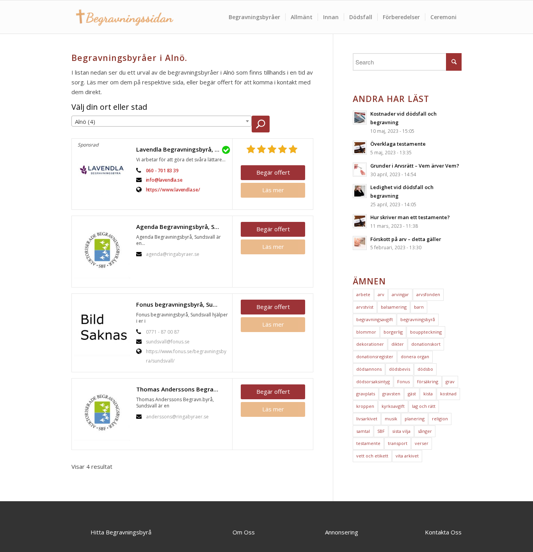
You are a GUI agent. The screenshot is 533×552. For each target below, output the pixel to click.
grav (450, 381)
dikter (397, 344)
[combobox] (161, 121)
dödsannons (369, 369)
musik (391, 419)
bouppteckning (426, 332)
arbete (363, 294)
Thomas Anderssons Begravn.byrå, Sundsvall (182, 389)
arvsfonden (428, 294)
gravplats (365, 394)
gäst (412, 394)
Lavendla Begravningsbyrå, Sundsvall (182, 149)
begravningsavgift (374, 319)
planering (415, 419)
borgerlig (393, 332)
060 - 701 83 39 (162, 170)
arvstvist (364, 307)
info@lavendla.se (164, 180)
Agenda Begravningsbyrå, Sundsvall (182, 226)
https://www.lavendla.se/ (173, 189)
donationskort (426, 344)
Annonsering (341, 532)
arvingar (400, 294)
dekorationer (370, 344)
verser (421, 443)
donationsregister (374, 356)
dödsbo (425, 369)
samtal (363, 431)
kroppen (365, 406)
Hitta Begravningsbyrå (121, 532)
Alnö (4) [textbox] (85, 121)
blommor (366, 332)
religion (440, 419)
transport (397, 443)
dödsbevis (399, 369)
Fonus (403, 381)
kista (428, 394)
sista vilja (401, 431)
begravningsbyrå (417, 319)
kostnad (448, 394)
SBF (381, 431)
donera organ (415, 356)
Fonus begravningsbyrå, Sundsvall (182, 304)
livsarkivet (366, 419)
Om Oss (244, 532)
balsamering (394, 307)
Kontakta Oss (443, 532)
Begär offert (273, 172)
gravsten (391, 394)
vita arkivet (407, 456)
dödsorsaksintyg (373, 381)
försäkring (427, 381)
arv (381, 294)
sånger (425, 431)
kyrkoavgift (393, 406)
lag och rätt (423, 406)
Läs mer (273, 190)
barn (419, 307)
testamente (368, 443)
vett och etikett (372, 456)
